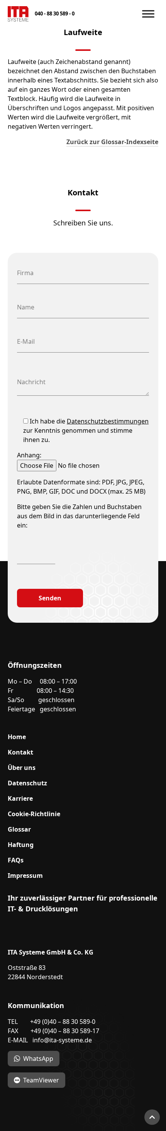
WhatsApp (38, 1058)
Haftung (21, 844)
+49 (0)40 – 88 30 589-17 (64, 1031)
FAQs (16, 860)
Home (17, 737)
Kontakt (20, 752)
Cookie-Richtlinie (34, 814)
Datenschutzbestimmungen (108, 421)
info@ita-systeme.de (62, 1040)
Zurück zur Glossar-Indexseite (112, 142)
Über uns (22, 767)
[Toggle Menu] (148, 13)
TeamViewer (41, 1080)
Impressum (25, 875)
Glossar (19, 829)
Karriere (20, 798)
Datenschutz (27, 783)
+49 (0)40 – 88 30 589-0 (62, 1021)
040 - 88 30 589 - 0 (55, 13)
